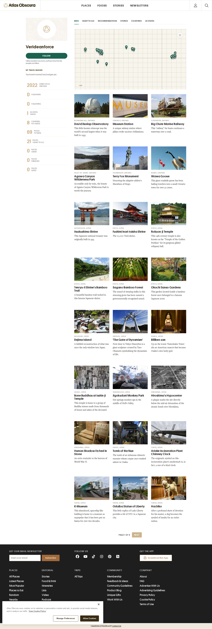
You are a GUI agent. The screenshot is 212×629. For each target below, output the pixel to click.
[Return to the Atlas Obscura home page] (20, 5)
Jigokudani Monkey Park (128, 395)
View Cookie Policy (37, 611)
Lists (44, 590)
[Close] (98, 604)
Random (14, 595)
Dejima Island (82, 339)
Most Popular (16, 586)
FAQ (142, 581)
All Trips (79, 576)
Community (114, 570)
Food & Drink (49, 581)
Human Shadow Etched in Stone (90, 452)
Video (45, 595)
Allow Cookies (89, 618)
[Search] (206, 5)
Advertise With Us (150, 586)
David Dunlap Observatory (91, 124)
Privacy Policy (147, 595)
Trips (78, 570)
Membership (114, 576)
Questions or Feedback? (106, 626)
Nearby (13, 599)
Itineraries (47, 586)
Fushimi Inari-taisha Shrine (129, 231)
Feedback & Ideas (117, 581)
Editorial (47, 570)
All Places (14, 576)
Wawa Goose (160, 176)
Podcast (46, 599)
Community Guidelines (119, 586)
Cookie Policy (147, 599)
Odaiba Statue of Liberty (129, 506)
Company (146, 570)
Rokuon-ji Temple (162, 231)
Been (76, 21)
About (143, 576)
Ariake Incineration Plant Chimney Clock (167, 452)
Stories (124, 21)
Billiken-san (158, 339)
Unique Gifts (114, 595)
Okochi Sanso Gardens (166, 287)
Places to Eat (16, 590)
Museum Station (123, 124)
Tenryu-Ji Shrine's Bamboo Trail (90, 289)
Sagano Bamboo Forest (128, 287)
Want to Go (88, 21)
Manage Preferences (66, 618)
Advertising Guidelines (152, 590)
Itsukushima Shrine (86, 231)
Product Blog (114, 590)
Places (13, 570)
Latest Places (16, 581)
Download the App (158, 558)
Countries (136, 21)
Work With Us (114, 599)
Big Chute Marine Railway (167, 124)
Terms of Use (147, 604)
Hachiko (156, 506)
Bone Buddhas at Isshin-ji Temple (90, 397)
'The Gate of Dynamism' (128, 339)
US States (149, 21)
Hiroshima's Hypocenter (166, 395)
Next (136, 535)
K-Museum (81, 506)
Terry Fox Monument (126, 176)
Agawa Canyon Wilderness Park (84, 178)
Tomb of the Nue (123, 450)
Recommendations (107, 21)
